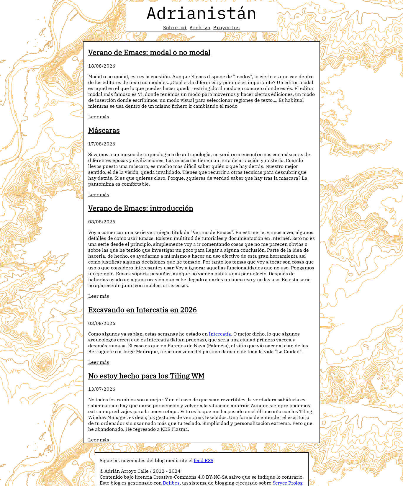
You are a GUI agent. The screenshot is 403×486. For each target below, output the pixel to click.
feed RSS (203, 460)
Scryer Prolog (288, 483)
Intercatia (220, 334)
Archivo (200, 27)
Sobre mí (175, 27)
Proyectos (226, 27)
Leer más (98, 117)
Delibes (171, 483)
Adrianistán (201, 12)
